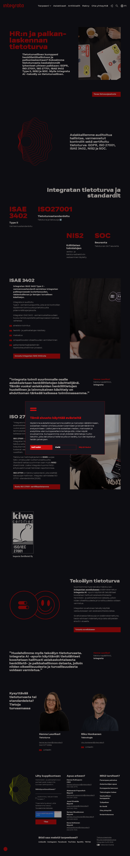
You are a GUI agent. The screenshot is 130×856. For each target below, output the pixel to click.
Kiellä (57, 447)
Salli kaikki (36, 447)
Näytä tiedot (85, 447)
